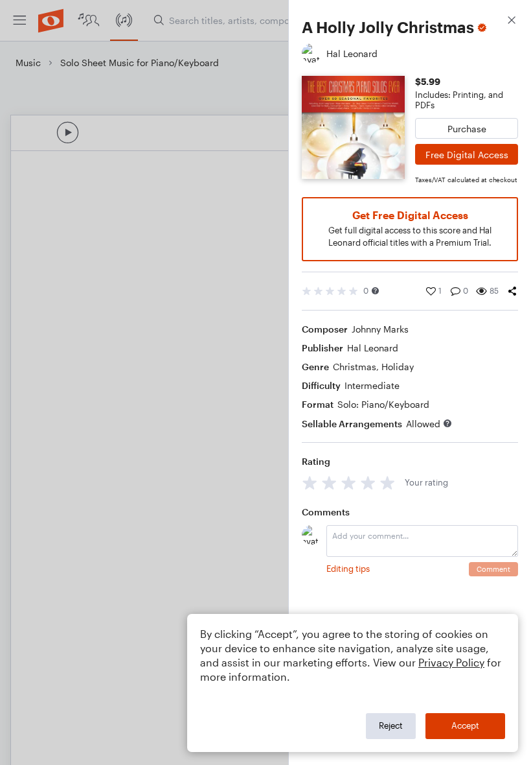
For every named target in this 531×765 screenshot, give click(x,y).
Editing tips (348, 568)
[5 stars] (387, 483)
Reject (391, 725)
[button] (375, 291)
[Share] (512, 291)
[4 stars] (368, 483)
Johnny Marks (380, 329)
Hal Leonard (372, 347)
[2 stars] (329, 483)
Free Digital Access (466, 154)
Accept (465, 725)
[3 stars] (349, 483)
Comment (493, 569)
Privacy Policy (451, 662)
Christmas (354, 366)
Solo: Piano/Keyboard (383, 404)
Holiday (397, 366)
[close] (511, 21)
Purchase (466, 128)
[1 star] (310, 483)
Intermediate (372, 385)
